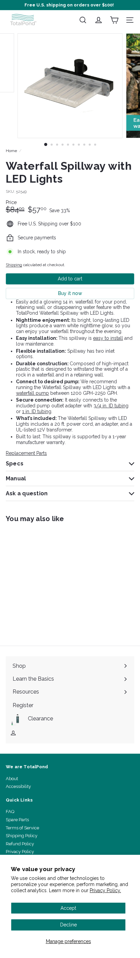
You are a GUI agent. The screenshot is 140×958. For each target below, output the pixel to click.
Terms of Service (22, 827)
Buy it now (70, 293)
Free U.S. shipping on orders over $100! (69, 4)
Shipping (14, 264)
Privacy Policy (20, 851)
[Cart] (114, 20)
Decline (68, 924)
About (12, 778)
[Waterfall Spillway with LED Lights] (48, 579)
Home (11, 150)
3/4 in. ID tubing (110, 405)
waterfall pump (32, 393)
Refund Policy (20, 843)
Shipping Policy (21, 835)
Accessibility (18, 786)
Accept (68, 908)
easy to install (108, 338)
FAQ (10, 811)
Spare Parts (17, 819)
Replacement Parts (26, 453)
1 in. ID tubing (36, 411)
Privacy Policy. (105, 890)
